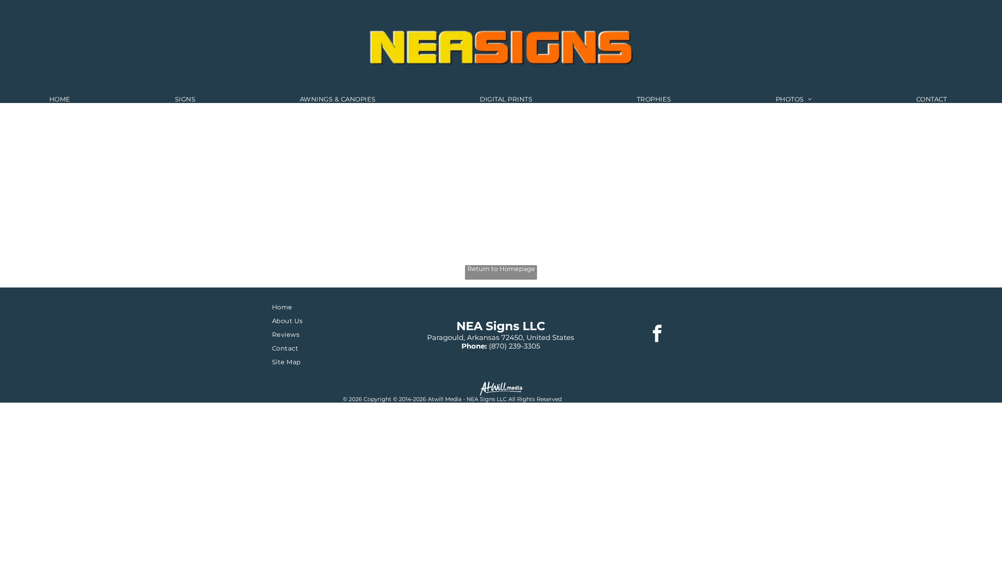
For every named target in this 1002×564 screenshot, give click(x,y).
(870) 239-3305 (514, 346)
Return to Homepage (501, 269)
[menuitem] (62, 99)
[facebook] (657, 335)
